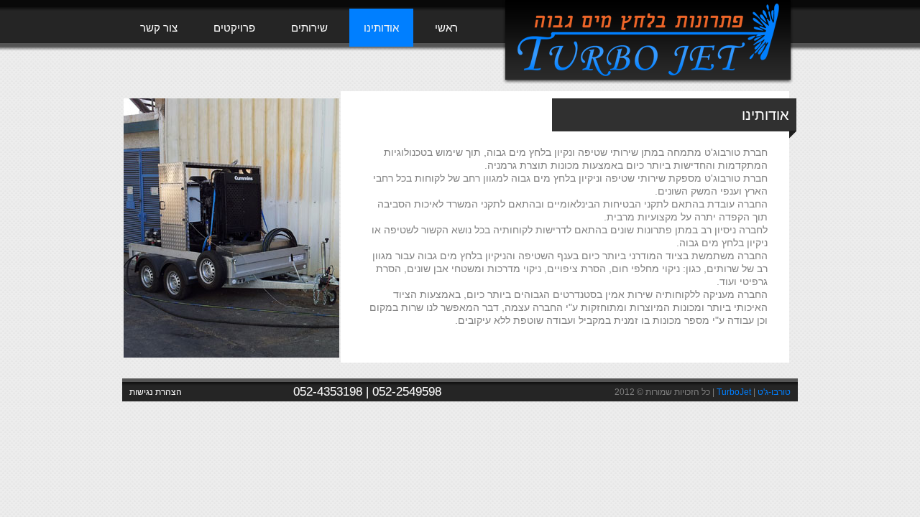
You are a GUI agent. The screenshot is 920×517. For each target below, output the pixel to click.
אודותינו (381, 28)
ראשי (446, 28)
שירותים (309, 28)
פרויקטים (234, 28)
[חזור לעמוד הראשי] (648, 81)
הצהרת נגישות (155, 392)
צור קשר (159, 28)
